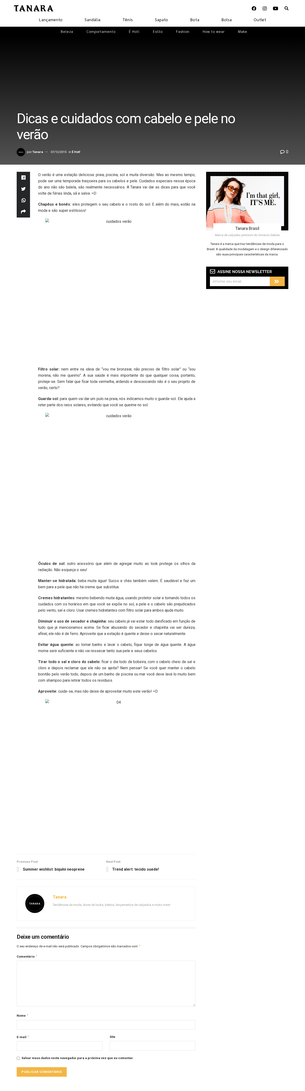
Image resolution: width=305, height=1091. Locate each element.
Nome (23, 1015)
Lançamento (51, 19)
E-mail (23, 1037)
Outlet (260, 19)
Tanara (37, 152)
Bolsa (226, 19)
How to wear (214, 31)
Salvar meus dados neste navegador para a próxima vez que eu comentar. (77, 1058)
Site (112, 1037)
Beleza (67, 31)
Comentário (27, 956)
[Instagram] (264, 8)
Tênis (127, 19)
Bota (194, 19)
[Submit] (277, 281)
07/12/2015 (58, 152)
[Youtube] (275, 8)
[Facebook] (254, 8)
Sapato (161, 19)
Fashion (182, 31)
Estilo (158, 31)
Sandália (93, 19)
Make (242, 31)
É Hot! (134, 31)
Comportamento (101, 31)
